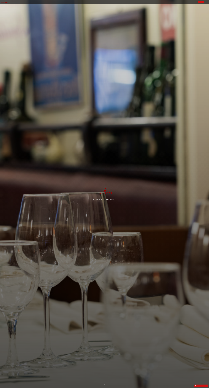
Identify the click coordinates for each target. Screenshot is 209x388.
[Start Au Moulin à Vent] (4, 2)
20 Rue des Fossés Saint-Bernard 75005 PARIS (105, 199)
